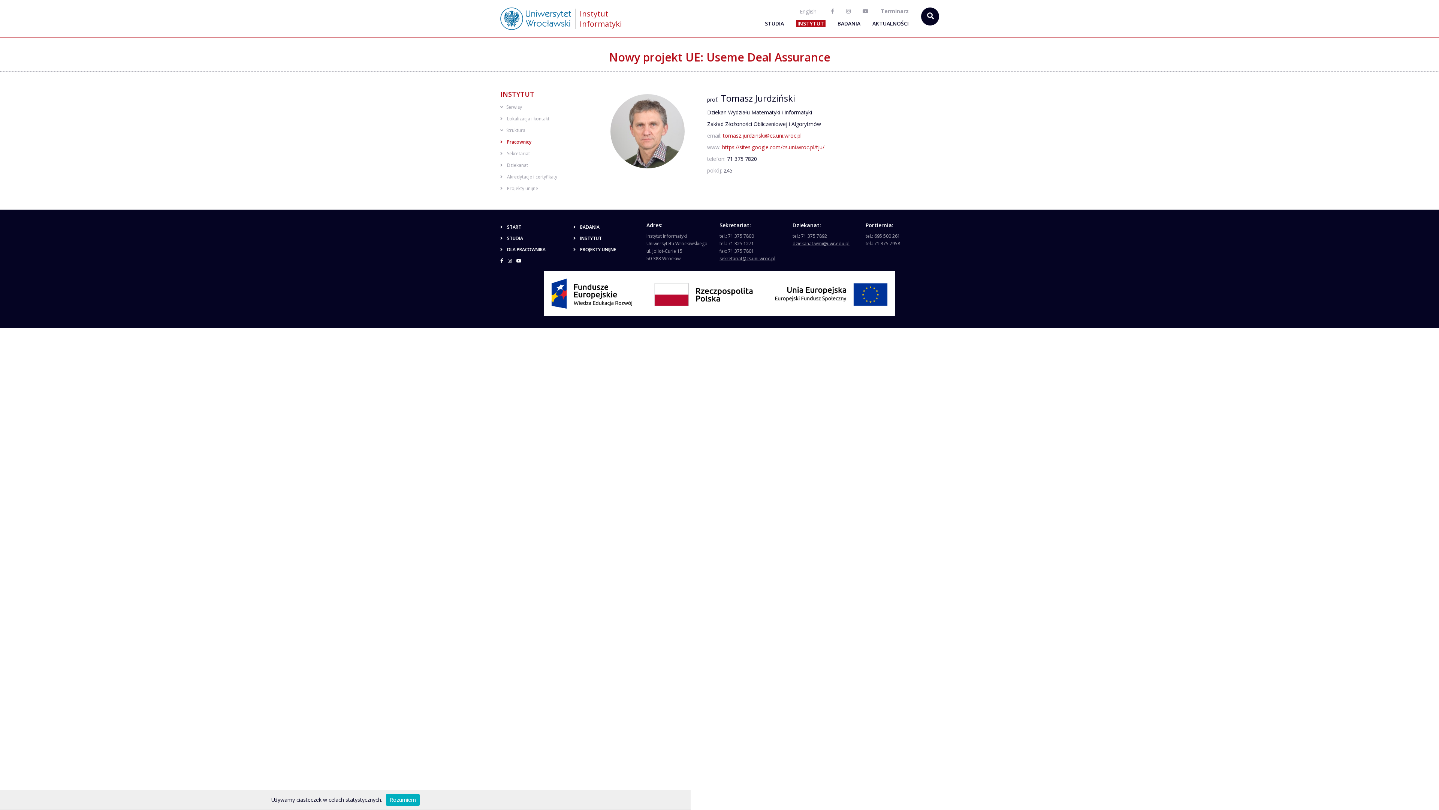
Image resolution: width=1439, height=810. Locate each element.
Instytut (810, 23)
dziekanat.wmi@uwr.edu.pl (821, 243)
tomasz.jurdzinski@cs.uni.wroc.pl (762, 135)
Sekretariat (518, 153)
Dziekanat (517, 165)
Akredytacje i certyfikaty (532, 177)
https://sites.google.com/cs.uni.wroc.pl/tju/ (773, 147)
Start (514, 227)
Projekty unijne (522, 188)
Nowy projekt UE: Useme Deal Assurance (719, 57)
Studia (774, 23)
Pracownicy (519, 142)
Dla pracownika (526, 249)
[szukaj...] (930, 17)
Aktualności (890, 23)
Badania (849, 23)
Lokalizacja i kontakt (528, 119)
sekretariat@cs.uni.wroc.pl (747, 258)
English (808, 11)
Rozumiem (403, 799)
